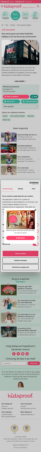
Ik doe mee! (20, 238)
